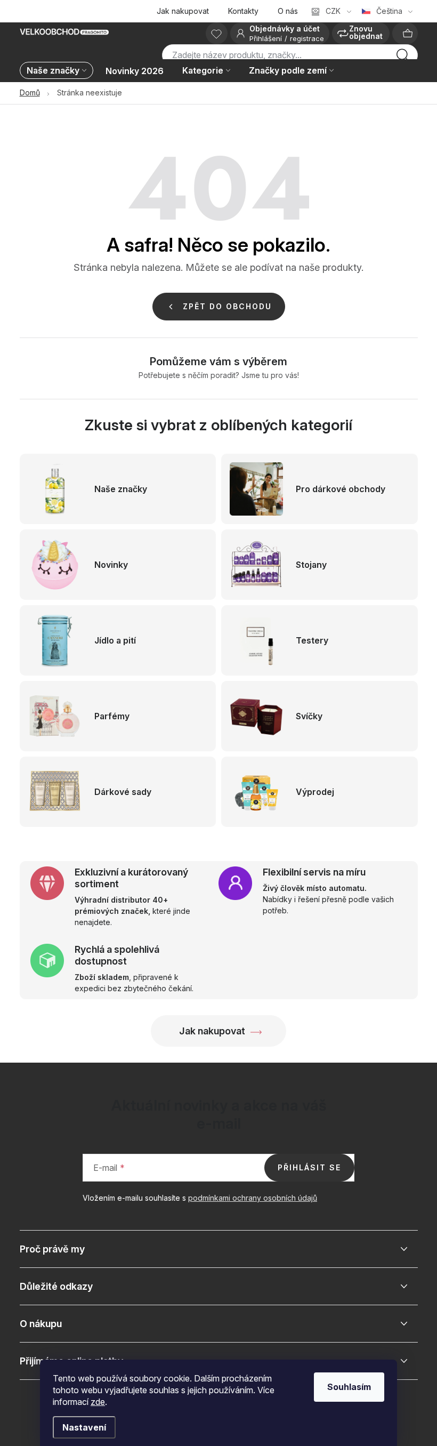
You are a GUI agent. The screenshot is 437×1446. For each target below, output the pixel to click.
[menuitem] (59, 71)
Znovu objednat (366, 32)
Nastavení (84, 1427)
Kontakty (243, 10)
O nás (288, 10)
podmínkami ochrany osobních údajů (252, 1197)
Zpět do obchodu (227, 306)
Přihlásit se (309, 1167)
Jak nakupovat (183, 10)
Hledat (403, 58)
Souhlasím (349, 1386)
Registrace (307, 38)
